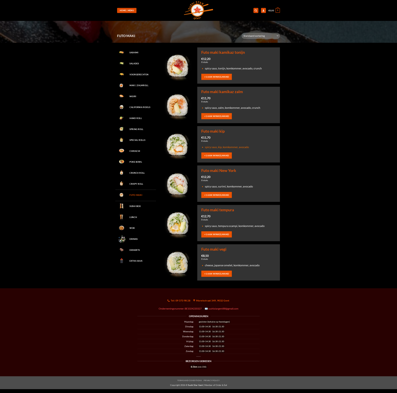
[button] (274, 10)
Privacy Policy (212, 380)
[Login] (263, 10)
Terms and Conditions (189, 380)
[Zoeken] (255, 10)
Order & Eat (221, 385)
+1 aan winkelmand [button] (216, 76)
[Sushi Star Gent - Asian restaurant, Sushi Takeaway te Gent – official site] (198, 10)
